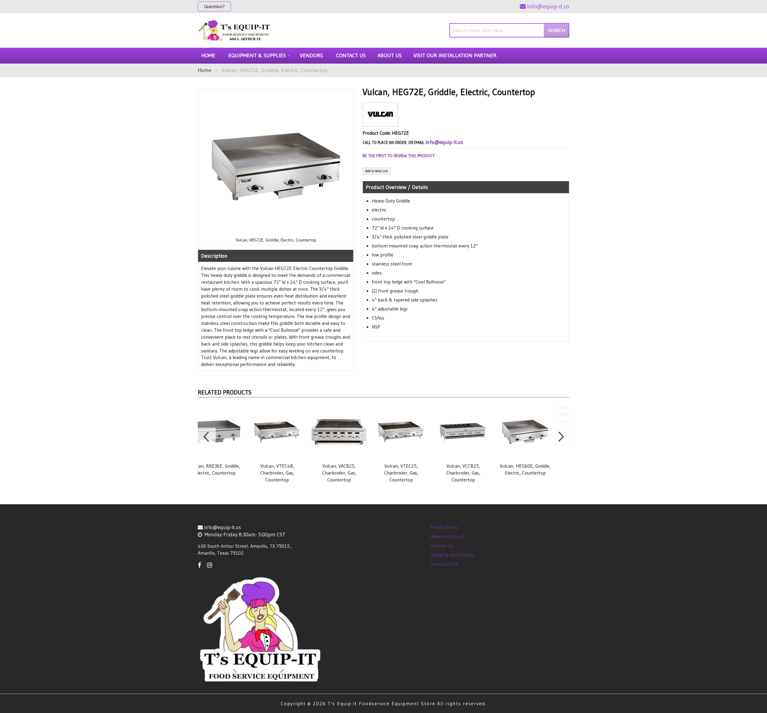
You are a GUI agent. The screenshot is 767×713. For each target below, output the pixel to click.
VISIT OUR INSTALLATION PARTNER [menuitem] (454, 55)
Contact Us (442, 546)
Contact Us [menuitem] (351, 55)
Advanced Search (448, 536)
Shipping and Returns (452, 555)
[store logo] (234, 30)
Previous (207, 437)
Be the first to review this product (399, 155)
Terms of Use (444, 564)
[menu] (383, 56)
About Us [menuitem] (390, 55)
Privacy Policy (444, 527)
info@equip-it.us (444, 142)
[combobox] (509, 30)
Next (560, 437)
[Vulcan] (380, 121)
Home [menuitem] (208, 55)
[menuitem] (258, 56)
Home (204, 70)
